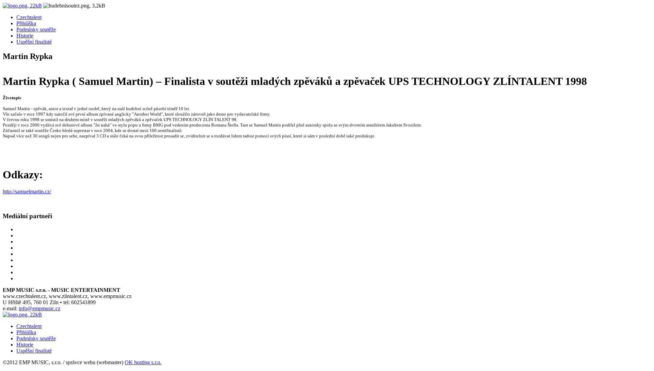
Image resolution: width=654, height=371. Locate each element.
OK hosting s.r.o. (143, 362)
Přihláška (26, 23)
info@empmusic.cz (39, 308)
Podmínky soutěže (36, 29)
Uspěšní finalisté (34, 42)
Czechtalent (29, 17)
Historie (24, 36)
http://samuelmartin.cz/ (27, 191)
